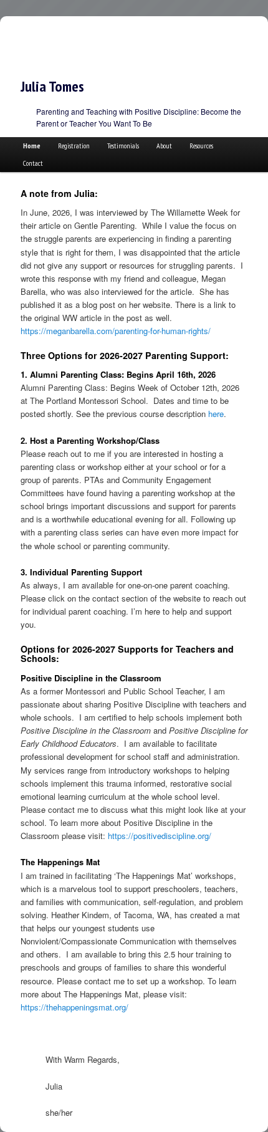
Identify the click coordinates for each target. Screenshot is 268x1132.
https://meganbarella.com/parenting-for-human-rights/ (116, 331)
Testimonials (123, 145)
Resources (201, 145)
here (216, 414)
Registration (74, 145)
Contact (33, 163)
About (164, 145)
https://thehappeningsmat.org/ (74, 1007)
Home (32, 145)
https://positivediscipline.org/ (159, 836)
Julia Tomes (52, 86)
